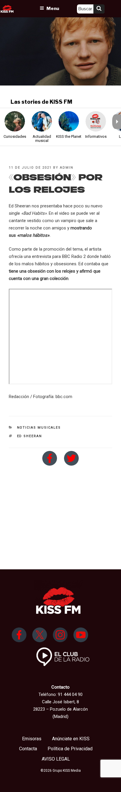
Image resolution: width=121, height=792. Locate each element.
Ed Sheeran (29, 436)
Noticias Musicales (39, 427)
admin (66, 168)
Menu (52, 8)
